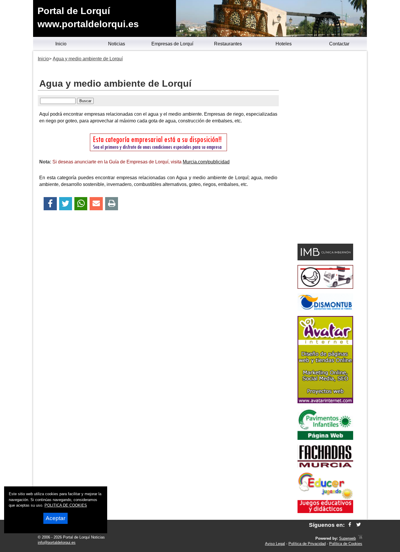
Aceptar (55, 518)
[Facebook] (50, 203)
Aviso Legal (275, 543)
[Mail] (96, 203)
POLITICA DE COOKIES (66, 505)
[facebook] (349, 525)
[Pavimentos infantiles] (325, 438)
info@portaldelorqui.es (57, 542)
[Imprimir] (111, 203)
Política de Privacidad (307, 543)
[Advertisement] (325, 148)
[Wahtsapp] (81, 203)
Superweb (347, 538)
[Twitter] (65, 203)
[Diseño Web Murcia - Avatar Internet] (360, 538)
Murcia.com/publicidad (206, 161)
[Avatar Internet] (325, 401)
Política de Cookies (345, 543)
